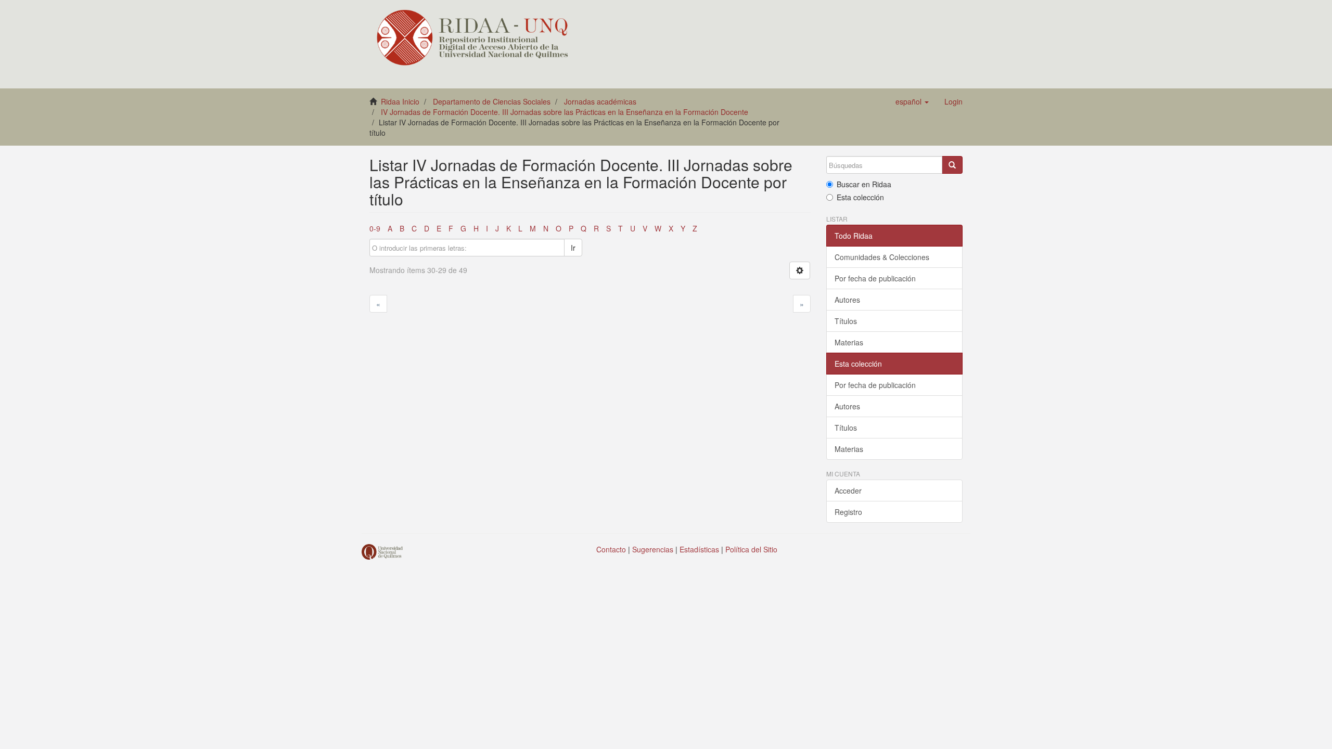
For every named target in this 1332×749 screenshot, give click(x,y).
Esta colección (860, 197)
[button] (912, 101)
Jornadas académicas (600, 101)
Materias (849, 342)
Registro (848, 512)
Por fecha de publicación (875, 278)
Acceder (848, 490)
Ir (573, 247)
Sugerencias (652, 549)
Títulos (846, 321)
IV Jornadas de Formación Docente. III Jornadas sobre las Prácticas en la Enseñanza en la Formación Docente (564, 112)
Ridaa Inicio (400, 101)
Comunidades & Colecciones (882, 257)
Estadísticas (699, 549)
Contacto (611, 549)
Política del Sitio (751, 549)
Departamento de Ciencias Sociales (491, 101)
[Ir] (952, 165)
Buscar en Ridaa (864, 184)
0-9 (374, 228)
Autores (847, 299)
